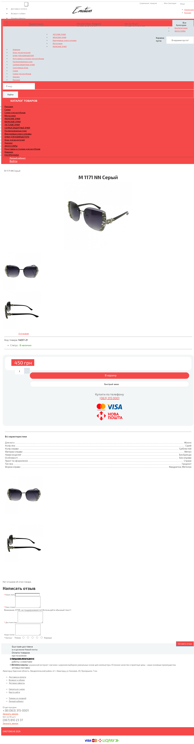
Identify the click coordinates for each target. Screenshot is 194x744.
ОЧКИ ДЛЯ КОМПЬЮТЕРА (23, 55)
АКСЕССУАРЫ (180, 31)
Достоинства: (11, 622)
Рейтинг (8, 638)
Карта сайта (14, 692)
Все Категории (181, 28)
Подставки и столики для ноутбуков (28, 58)
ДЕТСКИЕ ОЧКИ (59, 34)
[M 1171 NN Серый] (98, 216)
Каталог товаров (23, 100)
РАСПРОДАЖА (12, 155)
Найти (10, 94)
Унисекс (16, 77)
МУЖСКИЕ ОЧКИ (60, 46)
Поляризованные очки (22, 61)
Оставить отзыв (185, 644)
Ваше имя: (10, 595)
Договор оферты (17, 683)
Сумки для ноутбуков (22, 74)
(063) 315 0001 (109, 398)
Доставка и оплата (17, 677)
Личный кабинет (18, 158)
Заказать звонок (10, 714)
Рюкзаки (16, 80)
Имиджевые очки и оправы (65, 40)
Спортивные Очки (20, 68)
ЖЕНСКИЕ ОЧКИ (59, 37)
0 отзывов (23, 333)
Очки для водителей (21, 52)
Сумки (15, 71)
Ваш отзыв (10, 607)
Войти (13, 161)
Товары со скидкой (17, 698)
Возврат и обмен (17, 680)
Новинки (16, 49)
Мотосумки (57, 43)
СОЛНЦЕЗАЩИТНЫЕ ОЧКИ (24, 65)
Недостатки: (9, 635)
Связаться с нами (17, 689)
